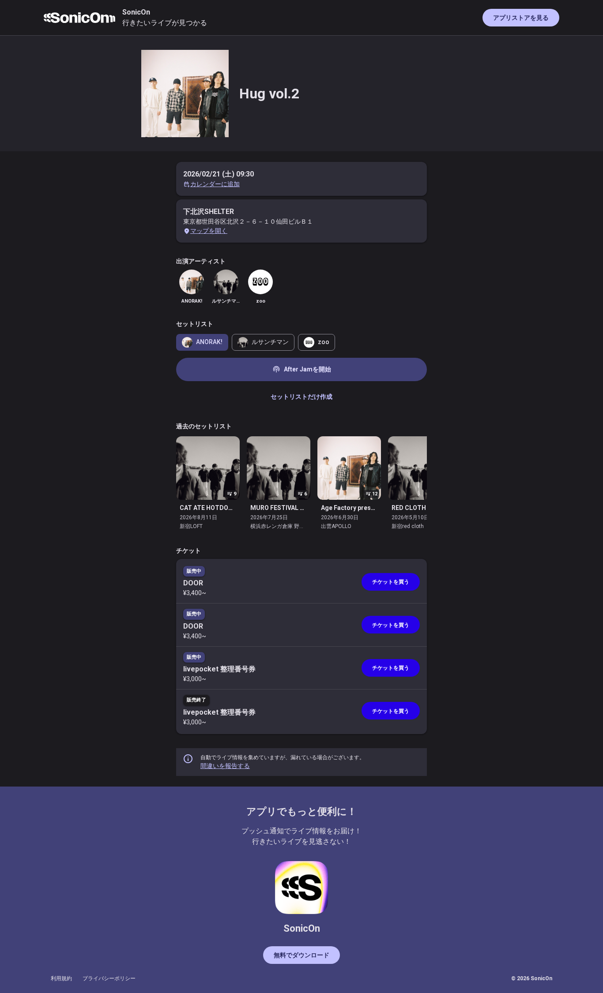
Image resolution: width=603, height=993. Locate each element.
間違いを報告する (225, 765)
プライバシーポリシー (109, 978)
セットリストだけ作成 (301, 396)
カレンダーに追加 (215, 183)
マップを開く (208, 230)
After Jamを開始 (301, 369)
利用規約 (61, 978)
